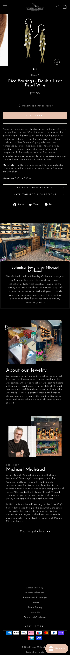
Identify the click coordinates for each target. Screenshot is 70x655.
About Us (35, 613)
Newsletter (34, 626)
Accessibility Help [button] (35, 588)
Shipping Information (35, 188)
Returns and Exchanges (35, 598)
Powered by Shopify (35, 652)
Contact (35, 603)
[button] (5, 327)
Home (34, 75)
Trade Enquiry (35, 607)
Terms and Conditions (35, 617)
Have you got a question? (35, 194)
